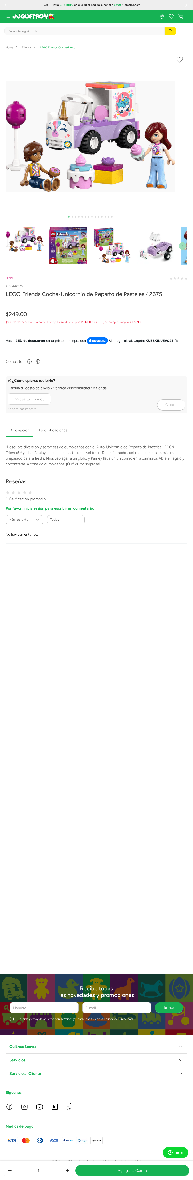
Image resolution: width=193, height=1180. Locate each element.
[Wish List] (171, 16)
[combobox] (90, 31)
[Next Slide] (187, 5)
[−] (9, 1170)
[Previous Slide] (6, 5)
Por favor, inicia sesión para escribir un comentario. (50, 508)
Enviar (169, 1007)
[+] (67, 1170)
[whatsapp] (38, 361)
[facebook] (29, 361)
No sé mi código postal (22, 409)
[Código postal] (96, 395)
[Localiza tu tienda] (162, 16)
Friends (27, 47)
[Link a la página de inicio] (9, 47)
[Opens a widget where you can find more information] (175, 1153)
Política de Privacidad (118, 1019)
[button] (96, 1047)
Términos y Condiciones (76, 1019)
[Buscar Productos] (170, 31)
